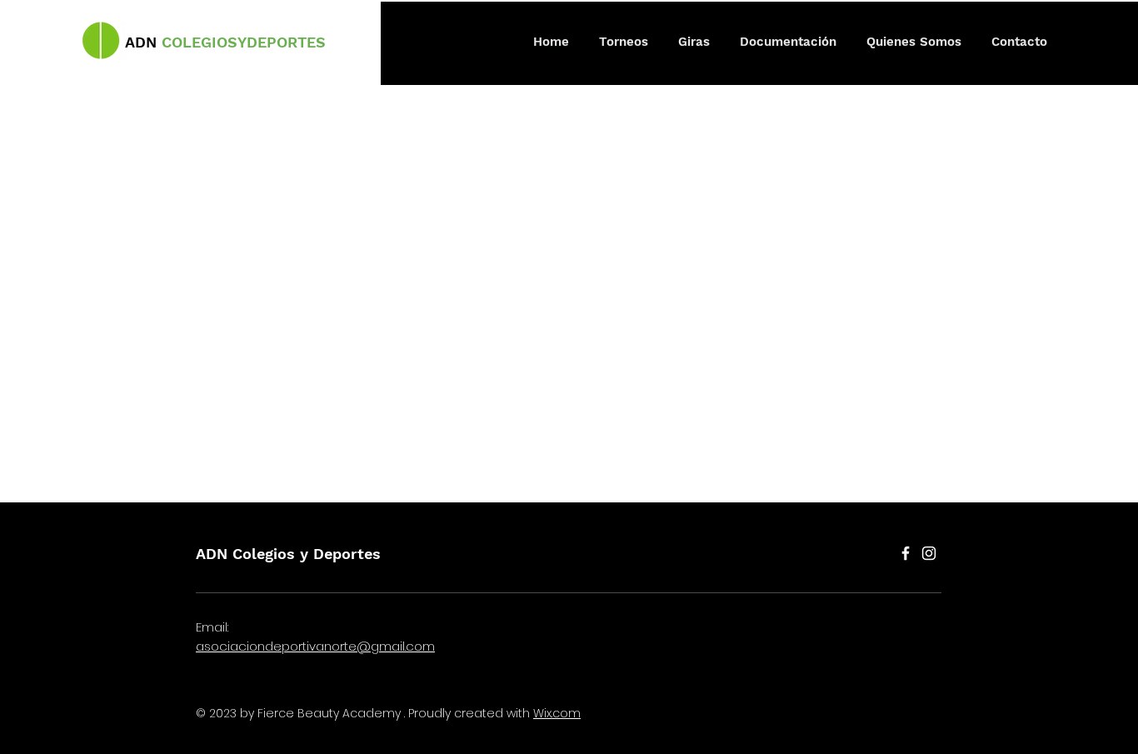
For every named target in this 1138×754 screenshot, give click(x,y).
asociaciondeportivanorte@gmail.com (315, 646)
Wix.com (557, 713)
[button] (623, 41)
